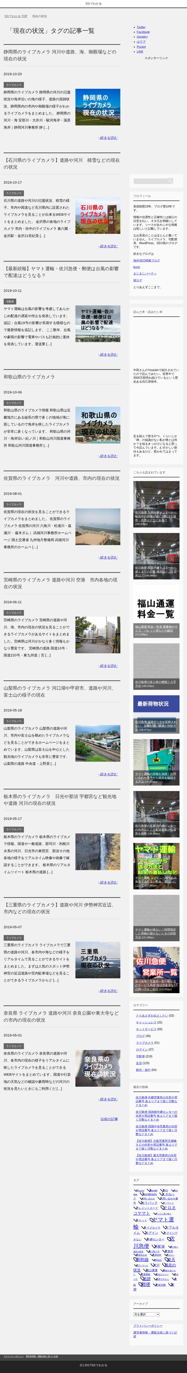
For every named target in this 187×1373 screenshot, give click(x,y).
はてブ (141, 41)
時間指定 (158, 1260)
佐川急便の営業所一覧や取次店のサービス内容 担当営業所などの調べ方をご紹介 (156, 985)
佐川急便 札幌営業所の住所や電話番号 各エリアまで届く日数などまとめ (156, 1101)
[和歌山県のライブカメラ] (97, 440)
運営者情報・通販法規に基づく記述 (42, 1356)
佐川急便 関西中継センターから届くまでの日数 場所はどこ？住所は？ (156, 571)
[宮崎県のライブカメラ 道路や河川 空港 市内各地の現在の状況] (97, 650)
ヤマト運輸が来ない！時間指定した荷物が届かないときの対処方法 (155, 933)
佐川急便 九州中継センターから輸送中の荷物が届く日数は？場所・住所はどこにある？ (156, 516)
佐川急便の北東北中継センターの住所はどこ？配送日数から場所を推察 (155, 829)
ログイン (142, 1049)
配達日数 (161, 1284)
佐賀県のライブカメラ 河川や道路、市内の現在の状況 (62, 478)
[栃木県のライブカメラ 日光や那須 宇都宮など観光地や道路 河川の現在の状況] (97, 866)
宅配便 (10, 301)
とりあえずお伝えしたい (152, 1015)
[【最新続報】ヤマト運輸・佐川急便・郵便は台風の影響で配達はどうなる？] (97, 338)
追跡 (147, 1279)
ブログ (140, 1036)
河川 (156, 1265)
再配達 (159, 1246)
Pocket (141, 46)
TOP (18, 16)
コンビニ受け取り (163, 1214)
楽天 (171, 1259)
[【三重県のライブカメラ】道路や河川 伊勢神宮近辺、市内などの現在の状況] (97, 975)
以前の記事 (109, 1119)
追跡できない (162, 1279)
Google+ (142, 36)
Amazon (140, 1191)
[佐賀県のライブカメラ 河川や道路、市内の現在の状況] (97, 541)
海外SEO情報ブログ (146, 260)
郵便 (145, 1284)
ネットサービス (146, 1029)
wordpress (150, 1194)
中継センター (155, 1239)
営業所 (169, 1251)
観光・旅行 (143, 1069)
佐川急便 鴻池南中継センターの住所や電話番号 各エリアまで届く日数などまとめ (156, 1115)
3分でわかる (93, 3)
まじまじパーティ (145, 273)
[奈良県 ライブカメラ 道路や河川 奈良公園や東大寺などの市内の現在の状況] (97, 1083)
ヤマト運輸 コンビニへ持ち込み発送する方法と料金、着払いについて (156, 881)
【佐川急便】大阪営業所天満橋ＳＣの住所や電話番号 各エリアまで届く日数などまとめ (156, 1144)
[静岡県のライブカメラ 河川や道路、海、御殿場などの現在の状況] (97, 122)
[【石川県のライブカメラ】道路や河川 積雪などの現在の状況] (97, 230)
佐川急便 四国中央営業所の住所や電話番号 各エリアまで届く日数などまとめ (156, 1130)
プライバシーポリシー (148, 1325)
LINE (140, 51)
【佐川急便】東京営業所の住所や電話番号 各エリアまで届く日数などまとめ (156, 1159)
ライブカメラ (14, 84)
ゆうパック (149, 1203)
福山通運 (152, 1270)
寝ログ (137, 280)
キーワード (168, 1203)
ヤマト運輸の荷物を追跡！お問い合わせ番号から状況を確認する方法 (155, 777)
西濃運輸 (145, 1274)
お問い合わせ (148, 1199)
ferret (136, 267)
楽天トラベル (142, 1265)
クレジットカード (147, 1208)
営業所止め (141, 1255)
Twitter (141, 27)
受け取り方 (154, 1251)
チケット (141, 1220)
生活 (139, 1063)
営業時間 (156, 1255)
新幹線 (142, 1259)
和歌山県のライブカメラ (29, 376)
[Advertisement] (156, 115)
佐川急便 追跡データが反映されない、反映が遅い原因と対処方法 (156, 725)
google (153, 1190)
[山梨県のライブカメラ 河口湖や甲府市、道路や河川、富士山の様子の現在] (97, 758)
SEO (165, 1190)
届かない (170, 1255)
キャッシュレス (146, 1022)
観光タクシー (162, 1274)
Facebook (143, 32)
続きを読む (109, 138)
